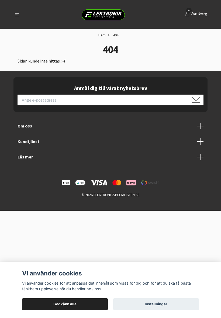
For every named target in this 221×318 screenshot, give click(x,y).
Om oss (25, 126)
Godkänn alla (65, 304)
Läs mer (25, 157)
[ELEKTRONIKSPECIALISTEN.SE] (103, 14)
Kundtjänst (28, 141)
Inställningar (156, 304)
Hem (102, 35)
